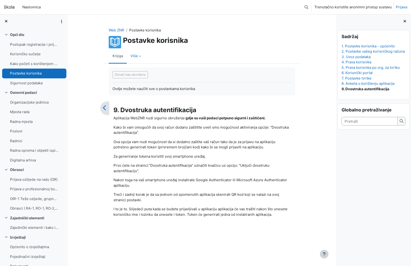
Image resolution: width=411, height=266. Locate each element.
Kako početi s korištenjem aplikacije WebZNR (34, 63)
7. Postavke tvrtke (357, 78)
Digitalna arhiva (23, 160)
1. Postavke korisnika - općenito (368, 46)
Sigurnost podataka (26, 83)
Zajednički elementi (27, 218)
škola (9, 7)
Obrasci (17, 169)
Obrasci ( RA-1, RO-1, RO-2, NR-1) (34, 208)
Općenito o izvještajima (29, 247)
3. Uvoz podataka (356, 57)
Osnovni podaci (23, 92)
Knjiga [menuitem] (118, 56)
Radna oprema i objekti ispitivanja (34, 150)
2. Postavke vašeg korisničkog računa (373, 51)
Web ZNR (116, 30)
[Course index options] (61, 21)
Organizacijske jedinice (29, 102)
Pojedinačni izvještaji (27, 256)
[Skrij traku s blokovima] (405, 21)
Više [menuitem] (134, 56)
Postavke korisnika (26, 73)
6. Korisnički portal (357, 72)
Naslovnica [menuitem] (31, 7)
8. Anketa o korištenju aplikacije (368, 83)
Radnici (16, 141)
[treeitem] (33, 59)
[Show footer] (324, 254)
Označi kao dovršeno (130, 74)
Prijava (401, 7)
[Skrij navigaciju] (6, 21)
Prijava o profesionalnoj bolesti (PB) (34, 189)
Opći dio (17, 34)
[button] (306, 7)
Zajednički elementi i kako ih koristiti (34, 227)
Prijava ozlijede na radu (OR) (34, 179)
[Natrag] (104, 108)
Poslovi (16, 131)
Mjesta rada (19, 112)
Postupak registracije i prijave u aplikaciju (34, 44)
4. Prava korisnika (356, 62)
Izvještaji (18, 237)
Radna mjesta (21, 121)
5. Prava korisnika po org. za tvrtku (371, 67)
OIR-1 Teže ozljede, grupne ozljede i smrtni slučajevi (34, 198)
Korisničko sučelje (25, 54)
